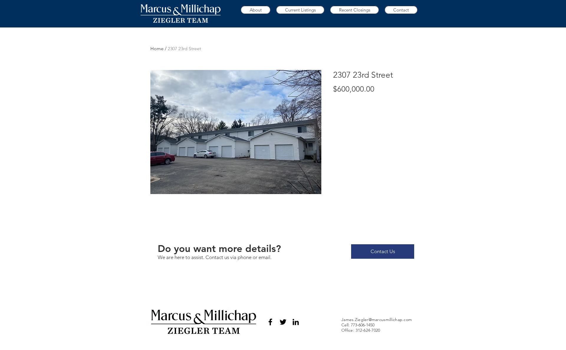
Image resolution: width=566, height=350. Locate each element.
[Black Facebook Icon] (270, 322)
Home (157, 48)
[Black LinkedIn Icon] (295, 322)
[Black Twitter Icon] (283, 322)
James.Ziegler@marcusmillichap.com (376, 319)
